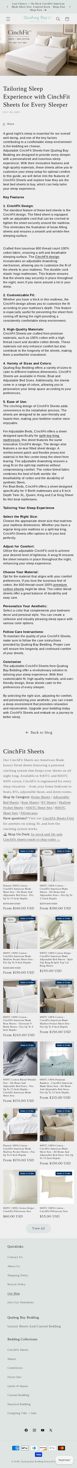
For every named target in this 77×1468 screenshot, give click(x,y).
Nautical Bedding (19, 1404)
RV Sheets (48, 802)
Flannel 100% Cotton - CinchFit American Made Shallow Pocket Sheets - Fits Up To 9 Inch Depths (19, 1150)
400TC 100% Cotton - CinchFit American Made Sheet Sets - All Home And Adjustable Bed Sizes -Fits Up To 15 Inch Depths (56, 1152)
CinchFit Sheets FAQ (58, 818)
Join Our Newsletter (20, 1302)
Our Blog (13, 1293)
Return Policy (16, 1284)
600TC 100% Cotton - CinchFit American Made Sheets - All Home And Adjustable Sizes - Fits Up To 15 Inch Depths (56, 892)
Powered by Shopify (55, 1461)
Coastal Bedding (18, 1395)
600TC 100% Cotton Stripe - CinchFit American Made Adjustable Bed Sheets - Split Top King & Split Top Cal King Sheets (56, 959)
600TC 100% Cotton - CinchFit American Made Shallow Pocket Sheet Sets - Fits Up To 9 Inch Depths (18, 958)
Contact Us (15, 1257)
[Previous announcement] (7, 7)
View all (38, 1228)
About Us (13, 1266)
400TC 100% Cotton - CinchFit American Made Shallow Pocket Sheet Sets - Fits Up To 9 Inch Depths (55, 1022)
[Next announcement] (70, 7)
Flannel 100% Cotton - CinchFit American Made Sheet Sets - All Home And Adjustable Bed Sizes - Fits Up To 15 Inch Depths (18, 892)
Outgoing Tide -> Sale (21, 1413)
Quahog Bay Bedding (32, 1461)
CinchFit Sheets (17, 1349)
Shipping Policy (17, 1275)
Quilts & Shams (17, 1386)
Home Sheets (40, 797)
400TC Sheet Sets (39, 807)
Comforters (15, 1368)
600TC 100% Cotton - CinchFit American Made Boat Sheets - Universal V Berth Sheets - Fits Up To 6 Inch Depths (18, 1023)
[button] (8, 19)
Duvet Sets (14, 1377)
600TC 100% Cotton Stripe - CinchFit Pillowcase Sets (19, 1210)
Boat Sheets (30, 802)
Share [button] (10, 123)
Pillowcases (29, 813)
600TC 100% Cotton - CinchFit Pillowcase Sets (54, 1210)
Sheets (11, 1359)
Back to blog (41, 732)
